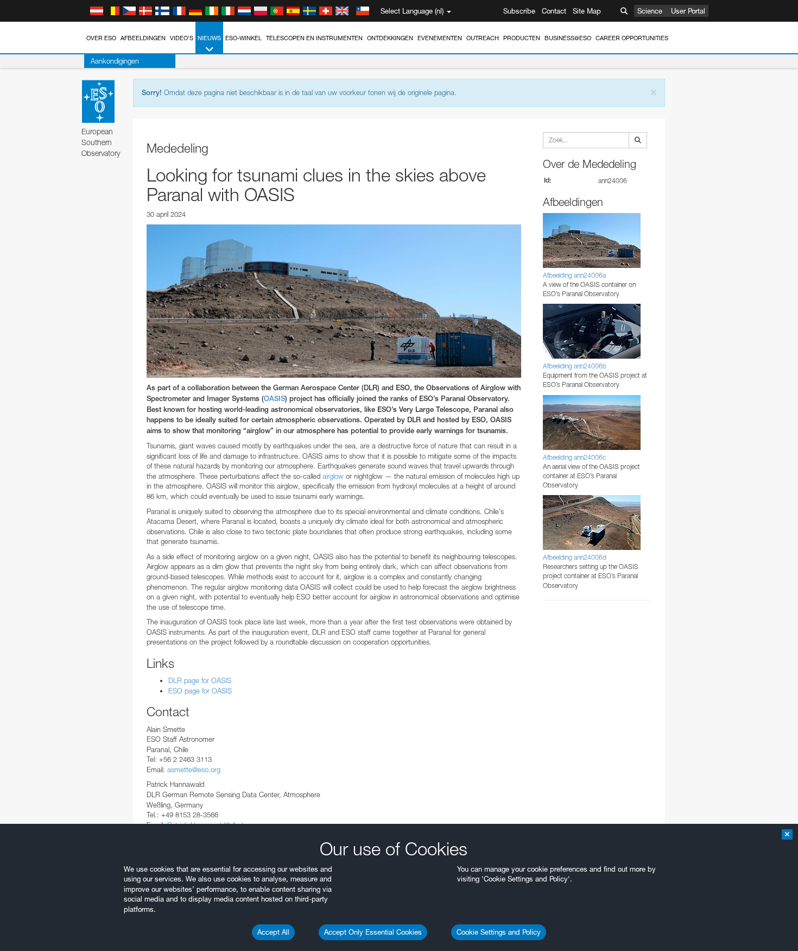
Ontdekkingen (390, 38)
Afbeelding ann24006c (574, 457)
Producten (521, 38)
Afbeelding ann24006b (574, 366)
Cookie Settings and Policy (499, 932)
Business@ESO (567, 38)
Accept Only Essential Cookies (373, 932)
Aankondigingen (115, 61)
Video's (181, 38)
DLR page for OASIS (199, 680)
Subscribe (519, 11)
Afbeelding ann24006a (574, 275)
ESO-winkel (243, 38)
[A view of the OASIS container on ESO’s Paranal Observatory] (334, 301)
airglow (332, 476)
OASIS (274, 399)
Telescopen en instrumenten (314, 38)
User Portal (688, 11)
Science (649, 11)
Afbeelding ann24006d (574, 557)
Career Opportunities (632, 38)
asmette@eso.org (193, 769)
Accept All (273, 932)
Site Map (587, 11)
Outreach (482, 38)
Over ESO (101, 38)
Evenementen (439, 38)
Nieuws (209, 38)
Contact (554, 11)
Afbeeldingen (143, 38)
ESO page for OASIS (200, 690)
